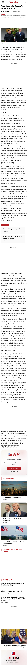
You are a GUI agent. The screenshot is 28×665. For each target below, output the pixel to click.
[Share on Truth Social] (5, 446)
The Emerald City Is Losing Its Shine (11, 497)
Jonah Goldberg (5, 11)
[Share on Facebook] (8, 446)
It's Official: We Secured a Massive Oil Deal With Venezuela (13, 519)
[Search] (25, 2)
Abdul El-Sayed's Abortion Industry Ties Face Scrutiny (12, 584)
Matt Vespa (4, 522)
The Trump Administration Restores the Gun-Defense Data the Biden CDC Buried (13, 599)
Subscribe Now (14, 471)
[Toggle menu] (2, 2)
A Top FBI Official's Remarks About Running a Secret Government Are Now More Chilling (14, 646)
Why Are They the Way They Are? (11, 591)
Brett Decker (4, 499)
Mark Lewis (4, 545)
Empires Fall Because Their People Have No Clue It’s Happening (13, 542)
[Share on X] (2, 446)
